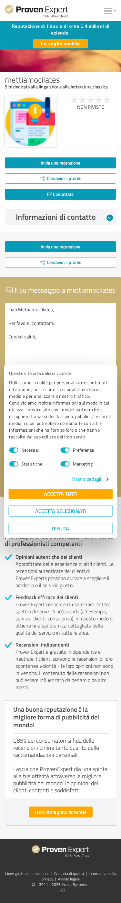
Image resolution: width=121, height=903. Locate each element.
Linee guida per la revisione (27, 873)
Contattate (63, 194)
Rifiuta (60, 528)
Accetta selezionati (60, 511)
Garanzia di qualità (69, 873)
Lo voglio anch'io (60, 43)
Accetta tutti (60, 493)
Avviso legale (69, 879)
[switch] (65, 450)
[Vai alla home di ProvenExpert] (36, 12)
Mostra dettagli (86, 479)
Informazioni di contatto (56, 216)
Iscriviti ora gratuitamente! (60, 812)
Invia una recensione (60, 163)
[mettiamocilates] (30, 121)
